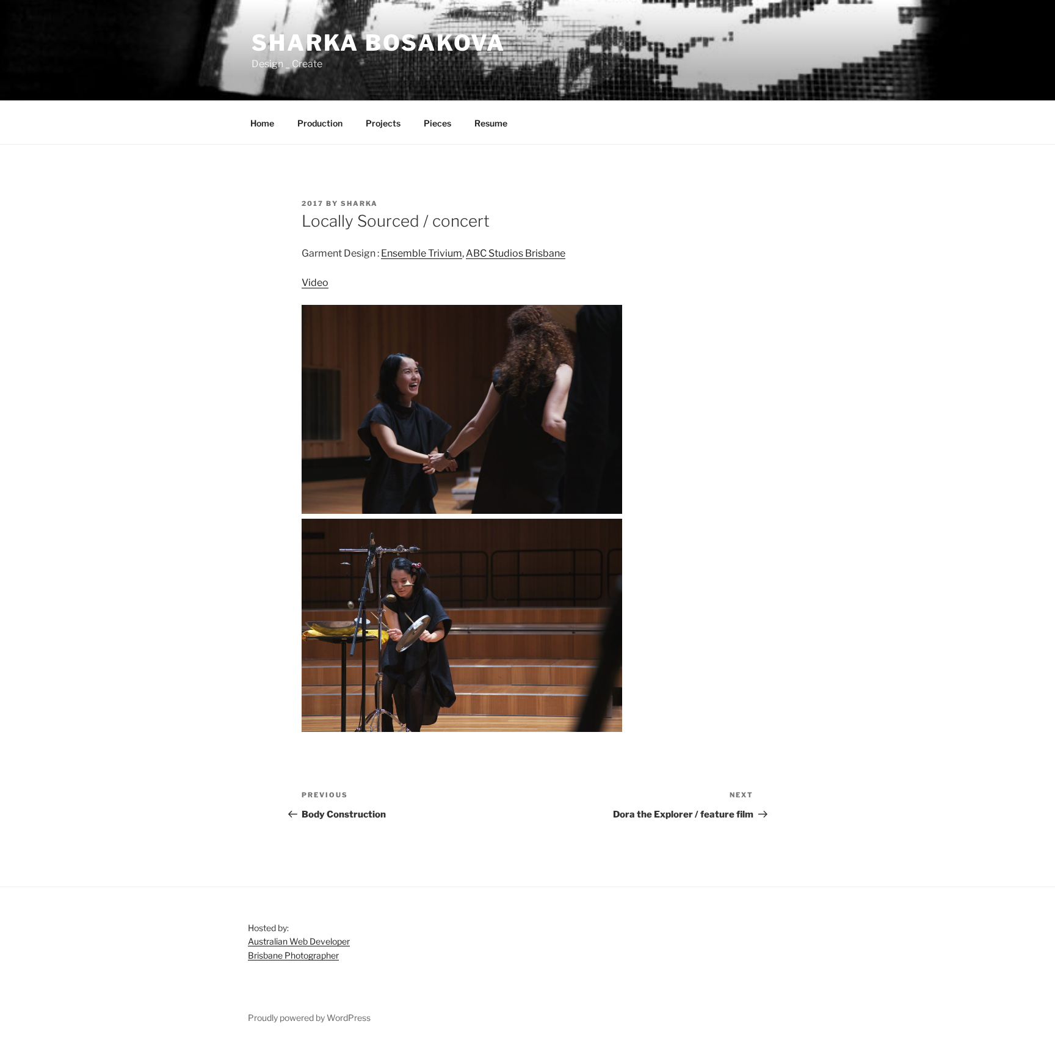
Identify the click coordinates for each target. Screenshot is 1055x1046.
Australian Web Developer (299, 941)
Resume (490, 123)
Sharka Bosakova (379, 42)
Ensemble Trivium (421, 253)
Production (320, 123)
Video (315, 282)
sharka (359, 203)
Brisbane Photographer (293, 955)
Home (262, 123)
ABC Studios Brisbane (515, 253)
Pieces (437, 123)
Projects (383, 123)
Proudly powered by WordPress (309, 1017)
